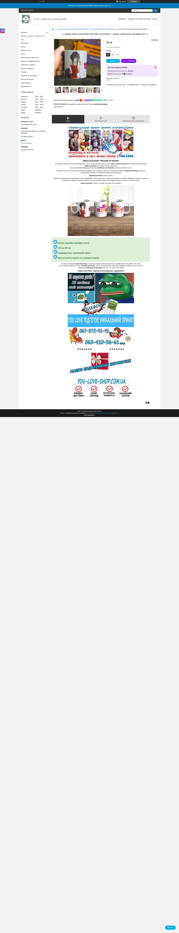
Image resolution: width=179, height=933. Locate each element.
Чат (172, 927)
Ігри (22, 40)
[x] (148, 403)
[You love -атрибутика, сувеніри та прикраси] (26, 19)
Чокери (23, 72)
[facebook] (146, 403)
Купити (113, 61)
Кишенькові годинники (30, 57)
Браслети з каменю (28, 65)
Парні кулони (26, 83)
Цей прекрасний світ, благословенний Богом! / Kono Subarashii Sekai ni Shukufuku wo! (86, 29)
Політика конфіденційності (111, 413)
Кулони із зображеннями (30, 61)
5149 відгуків (122, 1)
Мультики (24, 43)
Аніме (23, 47)
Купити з (125, 61)
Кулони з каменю (27, 68)
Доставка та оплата (143, 19)
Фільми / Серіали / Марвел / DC (33, 36)
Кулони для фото (27, 79)
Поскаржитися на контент (94, 413)
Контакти (131, 19)
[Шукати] (155, 10)
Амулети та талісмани (29, 76)
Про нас (155, 19)
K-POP (23, 54)
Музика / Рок (26, 50)
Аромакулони (26, 86)
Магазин (121, 19)
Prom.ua (99, 411)
